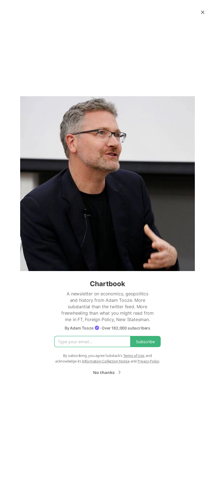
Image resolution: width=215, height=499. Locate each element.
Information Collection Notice (106, 361)
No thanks (103, 372)
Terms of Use (133, 355)
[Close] (202, 12)
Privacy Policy (148, 361)
